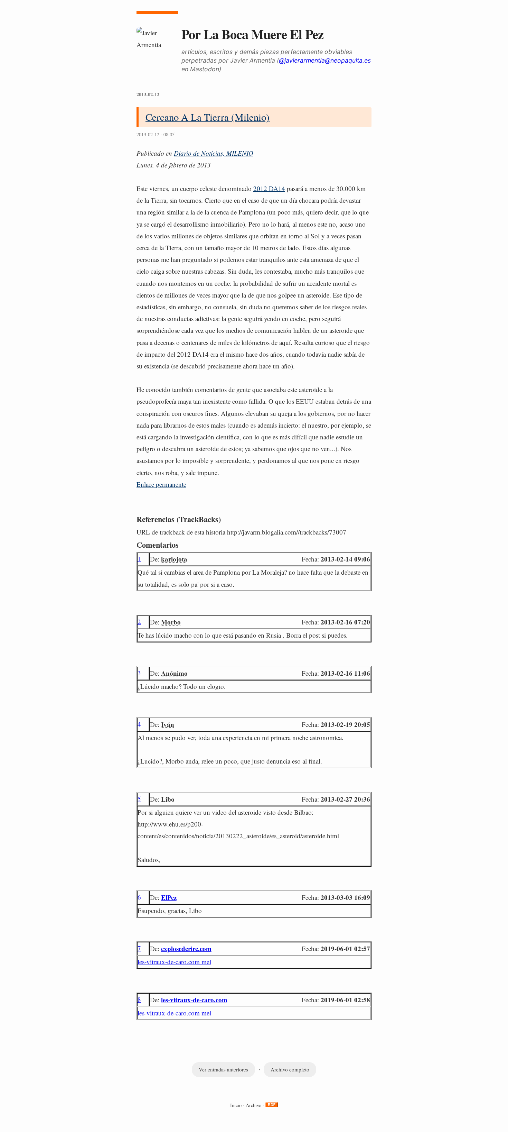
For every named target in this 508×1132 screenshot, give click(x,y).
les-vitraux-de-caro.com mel (174, 961)
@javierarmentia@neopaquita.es (325, 60)
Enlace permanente (161, 484)
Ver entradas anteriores (223, 1069)
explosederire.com (186, 948)
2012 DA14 (269, 188)
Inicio (236, 1105)
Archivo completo (290, 1069)
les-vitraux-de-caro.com (194, 999)
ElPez (169, 897)
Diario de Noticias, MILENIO (213, 153)
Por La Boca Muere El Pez (252, 34)
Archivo (253, 1105)
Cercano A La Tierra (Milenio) (207, 117)
